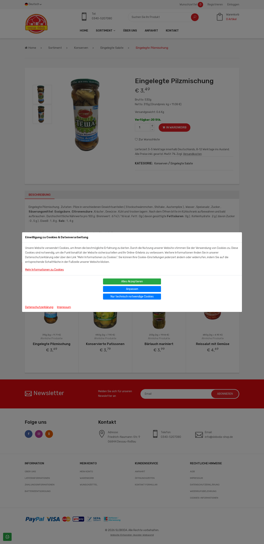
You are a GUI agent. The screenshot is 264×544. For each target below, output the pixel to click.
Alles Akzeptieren (132, 281)
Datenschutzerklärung (39, 307)
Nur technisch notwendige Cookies (132, 296)
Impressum (64, 307)
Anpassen (132, 289)
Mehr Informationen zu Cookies (44, 269)
